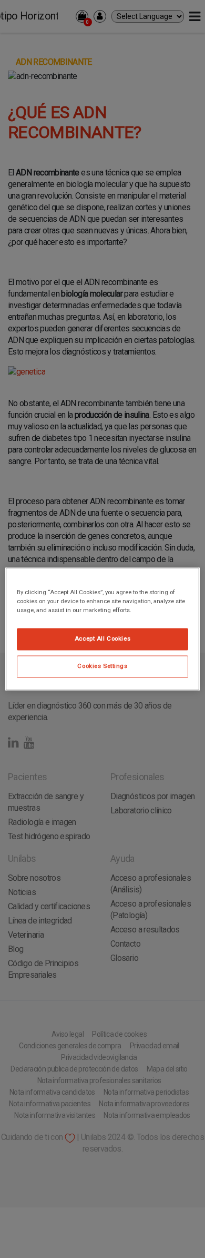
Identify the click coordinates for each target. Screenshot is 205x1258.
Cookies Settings (102, 666)
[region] (102, 629)
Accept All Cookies (102, 639)
